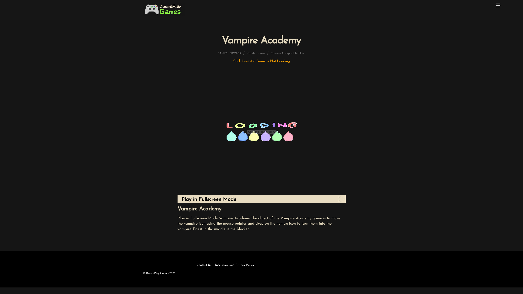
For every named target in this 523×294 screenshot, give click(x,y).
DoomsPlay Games (157, 273)
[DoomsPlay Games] (164, 14)
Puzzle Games (256, 53)
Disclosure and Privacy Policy (234, 265)
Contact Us (204, 265)
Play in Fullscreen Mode (209, 199)
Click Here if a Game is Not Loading (261, 61)
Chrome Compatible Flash (288, 53)
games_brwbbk (229, 53)
